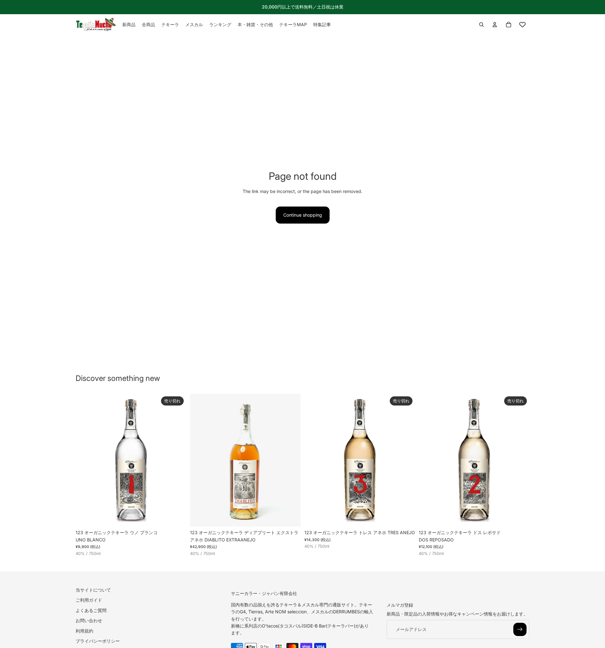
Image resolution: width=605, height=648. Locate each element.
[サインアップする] (520, 629)
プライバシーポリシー (98, 641)
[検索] (481, 25)
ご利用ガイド (89, 600)
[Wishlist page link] (522, 24)
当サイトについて (93, 590)
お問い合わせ (89, 620)
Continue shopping (302, 215)
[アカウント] (495, 25)
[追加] (291, 517)
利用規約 (84, 630)
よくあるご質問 (91, 610)
